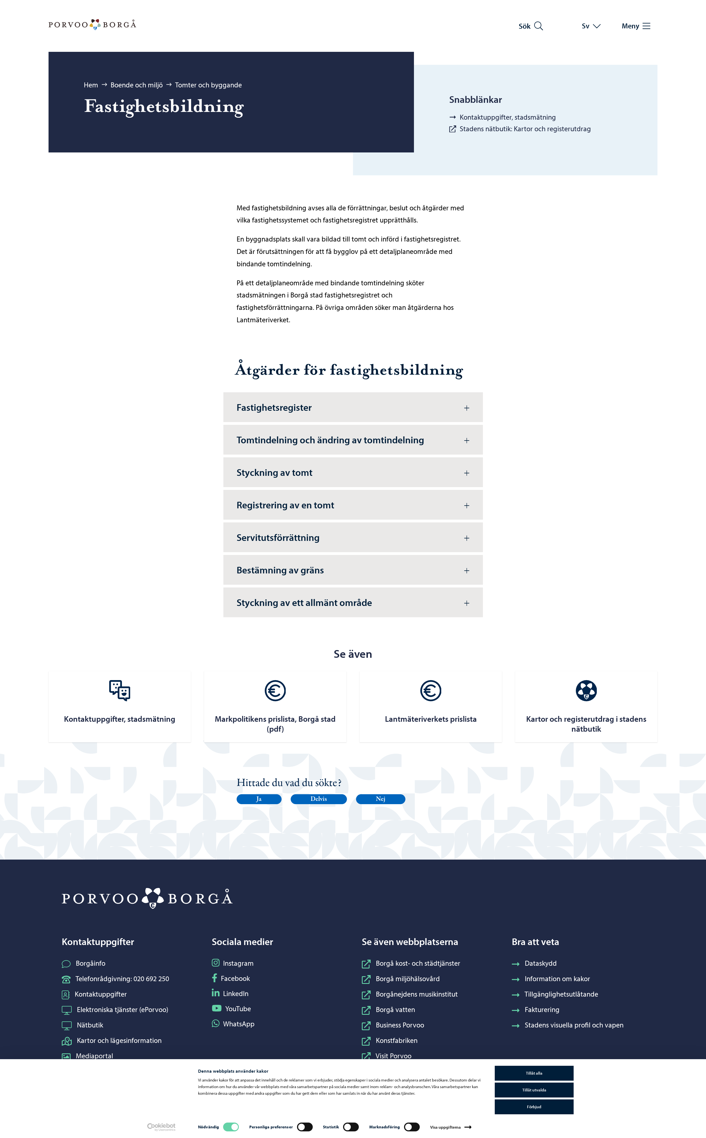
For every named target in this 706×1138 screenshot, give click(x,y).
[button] (259, 799)
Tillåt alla (534, 1073)
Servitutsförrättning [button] (278, 537)
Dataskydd (541, 963)
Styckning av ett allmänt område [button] (304, 602)
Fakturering (542, 1009)
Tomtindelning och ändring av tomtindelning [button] (330, 439)
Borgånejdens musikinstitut (417, 994)
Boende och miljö (137, 84)
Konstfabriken (397, 1040)
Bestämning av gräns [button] (280, 569)
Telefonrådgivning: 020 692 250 (122, 978)
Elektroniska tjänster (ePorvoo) (122, 1009)
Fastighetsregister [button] (274, 407)
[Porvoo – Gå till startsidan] (92, 24)
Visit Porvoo (393, 1055)
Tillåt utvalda (534, 1090)
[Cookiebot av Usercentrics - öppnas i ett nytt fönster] (161, 1127)
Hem (91, 84)
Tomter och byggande (208, 84)
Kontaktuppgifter (101, 994)
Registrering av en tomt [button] (285, 504)
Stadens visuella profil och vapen (574, 1024)
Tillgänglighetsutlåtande (561, 994)
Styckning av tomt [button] (274, 472)
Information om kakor (557, 978)
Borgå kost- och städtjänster (418, 963)
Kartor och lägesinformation (119, 1040)
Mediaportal (94, 1055)
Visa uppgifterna (445, 1127)
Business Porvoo (400, 1024)
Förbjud (534, 1106)
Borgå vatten (395, 1009)
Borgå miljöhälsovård (408, 978)
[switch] (305, 1127)
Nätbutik (90, 1024)
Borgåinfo (90, 963)
